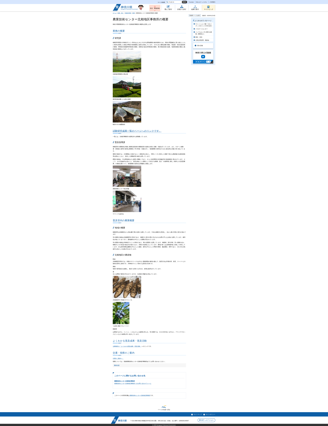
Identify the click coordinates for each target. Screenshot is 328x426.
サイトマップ (198, 414)
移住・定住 (198, 37)
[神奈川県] (119, 420)
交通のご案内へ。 (118, 358)
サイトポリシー (210, 414)
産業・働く (121, 13)
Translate (191, 2)
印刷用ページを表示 (194, 15)
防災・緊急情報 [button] (155, 8)
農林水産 (116, 365)
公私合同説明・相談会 (202, 40)
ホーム (114, 13)
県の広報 (200, 45)
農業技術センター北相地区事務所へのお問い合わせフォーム (132, 383)
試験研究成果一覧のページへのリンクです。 (137, 131)
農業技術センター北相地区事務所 (124, 381)
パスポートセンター (201, 29)
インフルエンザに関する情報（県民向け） (203, 33)
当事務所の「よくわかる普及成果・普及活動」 (127, 346)
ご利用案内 (212, 2)
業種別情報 (128, 13)
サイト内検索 (161, 2)
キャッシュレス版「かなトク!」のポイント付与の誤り (203, 25)
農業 (133, 13)
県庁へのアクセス (207, 420)
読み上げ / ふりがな (201, 2)
